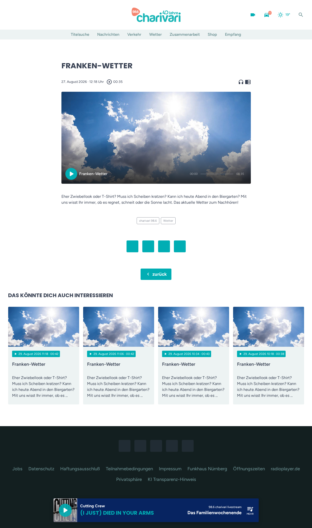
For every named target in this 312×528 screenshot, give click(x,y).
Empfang (233, 34)
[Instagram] (23, 15)
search (301, 15)
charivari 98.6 (148, 220)
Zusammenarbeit (185, 34)
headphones (241, 82)
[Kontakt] (52, 15)
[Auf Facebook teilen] (132, 246)
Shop (212, 34)
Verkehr (134, 34)
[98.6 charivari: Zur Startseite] (156, 15)
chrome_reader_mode (248, 82)
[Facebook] (13, 15)
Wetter (155, 34)
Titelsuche (80, 34)
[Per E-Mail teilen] (180, 246)
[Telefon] (43, 15)
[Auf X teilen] (148, 246)
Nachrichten (108, 34)
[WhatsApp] (33, 15)
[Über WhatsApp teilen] (164, 246)
